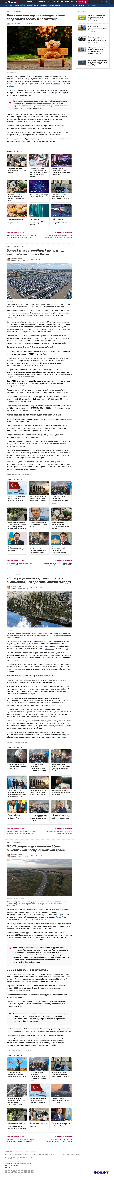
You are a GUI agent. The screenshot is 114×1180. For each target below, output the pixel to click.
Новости (30, 2)
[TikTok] (25, 1171)
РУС (107, 1)
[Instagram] (12, 1171)
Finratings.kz (12, 318)
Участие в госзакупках (11, 1165)
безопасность (26, 474)
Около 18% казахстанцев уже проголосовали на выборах (96, 17)
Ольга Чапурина (16, 23)
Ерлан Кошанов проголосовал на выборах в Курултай (97, 28)
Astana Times (8, 5)
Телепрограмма (62, 2)
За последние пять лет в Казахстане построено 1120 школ (20, 564)
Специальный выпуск (40, 5)
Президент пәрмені (54, 5)
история (24, 742)
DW (67, 648)
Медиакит (8, 1167)
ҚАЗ (102, 1)
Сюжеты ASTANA (19, 11)
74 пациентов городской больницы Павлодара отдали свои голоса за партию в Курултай (96, 50)
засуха (18, 742)
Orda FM (74, 2)
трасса (29, 1050)
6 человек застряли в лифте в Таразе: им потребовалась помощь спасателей (21, 236)
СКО (9, 1050)
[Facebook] (5, 1171)
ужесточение (19, 147)
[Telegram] (19, 1171)
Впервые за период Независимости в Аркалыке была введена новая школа (58, 236)
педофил (10, 147)
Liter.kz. (12, 86)
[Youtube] (22, 1171)
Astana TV (56, 84)
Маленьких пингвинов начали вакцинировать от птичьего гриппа (59, 1140)
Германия (11, 742)
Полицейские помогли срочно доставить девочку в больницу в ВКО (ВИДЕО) (57, 564)
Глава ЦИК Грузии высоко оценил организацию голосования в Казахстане (97, 38)
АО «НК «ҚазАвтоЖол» (37, 919)
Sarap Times (18, 5)
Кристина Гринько (16, 258)
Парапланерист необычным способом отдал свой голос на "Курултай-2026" (97, 62)
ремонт (14, 1050)
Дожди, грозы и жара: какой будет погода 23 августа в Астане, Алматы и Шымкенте (22, 832)
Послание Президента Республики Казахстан (18, 1163)
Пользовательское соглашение (14, 1162)
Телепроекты (41, 2)
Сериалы (51, 2)
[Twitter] (9, 1171)
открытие (22, 1050)
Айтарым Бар (27, 5)
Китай (9, 474)
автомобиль (16, 474)
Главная (9, 11)
